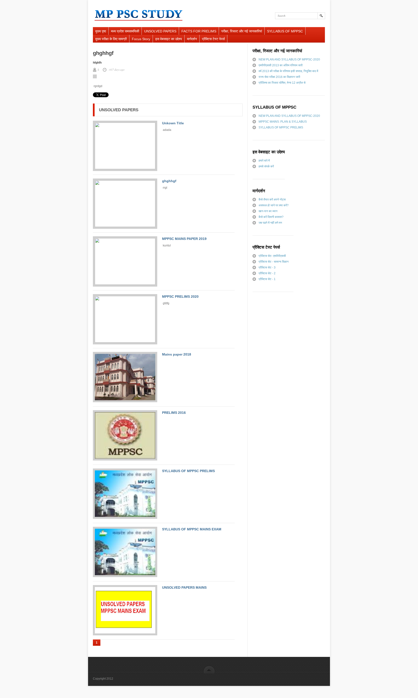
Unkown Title (173, 123)
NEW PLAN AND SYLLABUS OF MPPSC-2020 (289, 59)
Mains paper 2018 (176, 354)
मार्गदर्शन (192, 39)
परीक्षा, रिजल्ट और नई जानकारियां (241, 31)
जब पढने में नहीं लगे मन (270, 222)
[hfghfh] (125, 203)
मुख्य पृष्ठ (100, 31)
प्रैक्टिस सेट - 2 (267, 273)
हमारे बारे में (264, 160)
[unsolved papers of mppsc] (125, 435)
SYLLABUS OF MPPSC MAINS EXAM (191, 529)
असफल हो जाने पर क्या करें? (274, 205)
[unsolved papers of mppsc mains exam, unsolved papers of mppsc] (125, 610)
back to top (209, 669)
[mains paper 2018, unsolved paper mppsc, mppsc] (125, 377)
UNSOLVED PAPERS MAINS (184, 587)
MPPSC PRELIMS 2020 (180, 296)
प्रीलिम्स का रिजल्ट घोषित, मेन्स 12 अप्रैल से (282, 82)
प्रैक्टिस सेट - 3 (267, 267)
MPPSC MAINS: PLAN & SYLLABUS (283, 121)
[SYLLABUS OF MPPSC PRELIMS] (125, 493)
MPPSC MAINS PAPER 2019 (184, 239)
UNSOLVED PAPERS (160, 31)
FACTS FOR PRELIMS (198, 31)
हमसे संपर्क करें (266, 166)
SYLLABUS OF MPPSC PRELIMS (188, 471)
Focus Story (141, 39)
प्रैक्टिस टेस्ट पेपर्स (213, 39)
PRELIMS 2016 (174, 413)
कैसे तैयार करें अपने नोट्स (272, 199)
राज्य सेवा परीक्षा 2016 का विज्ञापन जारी (279, 77)
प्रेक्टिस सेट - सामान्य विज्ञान (274, 261)
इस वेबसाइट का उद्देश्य (168, 39)
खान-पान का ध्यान (268, 211)
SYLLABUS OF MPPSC (285, 31)
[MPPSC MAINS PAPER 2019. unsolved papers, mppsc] (125, 261)
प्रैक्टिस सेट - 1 (267, 279)
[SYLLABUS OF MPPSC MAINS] (125, 552)
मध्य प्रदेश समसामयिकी (125, 31)
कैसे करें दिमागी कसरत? (271, 217)
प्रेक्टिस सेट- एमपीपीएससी (272, 256)
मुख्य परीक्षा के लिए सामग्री (111, 39)
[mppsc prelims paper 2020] (125, 319)
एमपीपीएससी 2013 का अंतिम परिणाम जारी (281, 65)
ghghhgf (169, 181)
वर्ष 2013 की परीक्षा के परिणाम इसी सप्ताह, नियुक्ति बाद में (288, 71)
